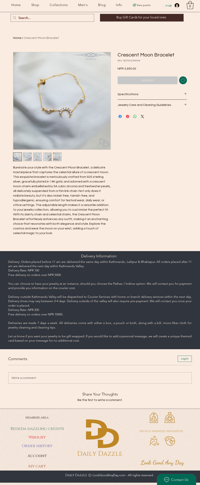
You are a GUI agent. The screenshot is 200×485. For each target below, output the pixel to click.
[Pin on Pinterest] (127, 116)
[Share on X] (142, 116)
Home (17, 37)
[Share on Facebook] (120, 116)
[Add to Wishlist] (183, 80)
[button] (190, 5)
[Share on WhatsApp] (135, 116)
